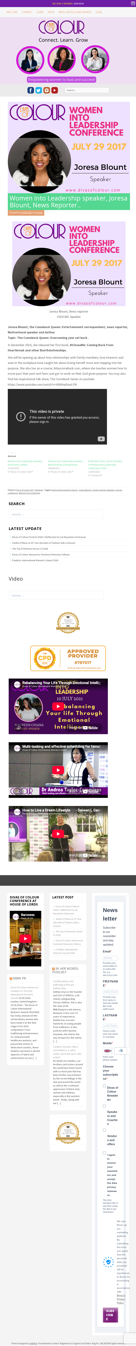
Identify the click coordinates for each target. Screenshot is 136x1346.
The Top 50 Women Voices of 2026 (30, 548)
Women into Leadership (29, 493)
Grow (51, 12)
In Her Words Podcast (65, 970)
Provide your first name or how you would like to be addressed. (110, 1003)
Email (106, 951)
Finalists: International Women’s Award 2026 (35, 560)
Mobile (107, 1043)
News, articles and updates (75, 12)
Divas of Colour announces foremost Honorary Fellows (41, 554)
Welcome (11, 12)
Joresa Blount (85, 490)
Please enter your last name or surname (110, 1034)
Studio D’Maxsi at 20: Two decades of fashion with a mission (43, 542)
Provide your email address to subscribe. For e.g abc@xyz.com (110, 969)
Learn (39, 12)
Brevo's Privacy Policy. (121, 1299)
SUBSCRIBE (110, 1315)
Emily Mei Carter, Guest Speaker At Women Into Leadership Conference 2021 (105, 465)
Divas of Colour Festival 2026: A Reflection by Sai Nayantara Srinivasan (49, 537)
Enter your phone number (110, 1058)
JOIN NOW (78, 3)
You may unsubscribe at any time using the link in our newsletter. (110, 1206)
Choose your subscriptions (110, 1072)
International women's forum (64, 490)
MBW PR (19, 978)
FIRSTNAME (110, 983)
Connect (27, 12)
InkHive (33, 1343)
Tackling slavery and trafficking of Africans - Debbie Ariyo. (64, 985)
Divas (39, 212)
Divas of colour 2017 (25, 490)
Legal (99, 12)
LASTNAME (110, 1017)
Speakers (39, 490)
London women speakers (103, 490)
